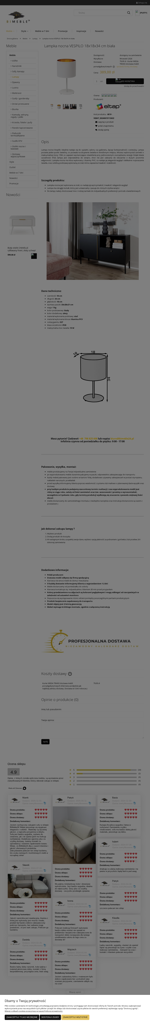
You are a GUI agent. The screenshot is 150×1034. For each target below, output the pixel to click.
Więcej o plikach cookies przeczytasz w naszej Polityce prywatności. (34, 1011)
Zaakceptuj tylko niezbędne (22, 1017)
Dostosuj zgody (50, 1017)
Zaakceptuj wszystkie (75, 1017)
